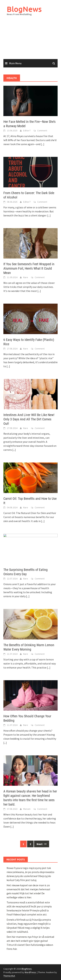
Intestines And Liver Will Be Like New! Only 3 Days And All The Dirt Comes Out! (28, 419)
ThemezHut (9, 975)
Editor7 (26, 130)
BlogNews (24, 9)
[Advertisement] (30, 40)
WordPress (30, 972)
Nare (25, 277)
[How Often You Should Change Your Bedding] (30, 695)
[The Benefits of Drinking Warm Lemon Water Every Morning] (30, 624)
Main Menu (15, 63)
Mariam (26, 808)
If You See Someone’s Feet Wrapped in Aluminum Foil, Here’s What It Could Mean (28, 268)
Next (40, 844)
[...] (42, 144)
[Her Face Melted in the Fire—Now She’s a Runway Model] (30, 100)
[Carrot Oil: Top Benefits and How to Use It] (30, 477)
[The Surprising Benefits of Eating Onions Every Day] (30, 548)
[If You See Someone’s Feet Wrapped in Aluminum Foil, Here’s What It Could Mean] (30, 243)
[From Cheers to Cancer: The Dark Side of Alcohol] (30, 171)
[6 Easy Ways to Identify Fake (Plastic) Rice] (30, 318)
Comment (42, 130)
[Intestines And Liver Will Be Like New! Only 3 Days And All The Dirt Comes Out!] (30, 393)
